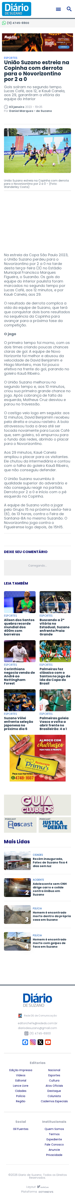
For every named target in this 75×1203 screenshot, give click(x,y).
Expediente (54, 1139)
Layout (31, 1187)
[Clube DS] (37, 805)
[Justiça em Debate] (55, 825)
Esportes (54, 1075)
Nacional (54, 1070)
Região (20, 1101)
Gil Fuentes (20, 1129)
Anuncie (54, 1150)
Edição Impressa (20, 1070)
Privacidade (54, 1155)
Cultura (54, 1081)
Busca (70, 9)
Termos (54, 1134)
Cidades (20, 1091)
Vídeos (20, 1075)
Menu (59, 9)
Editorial (20, 1081)
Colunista (54, 1096)
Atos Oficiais (54, 1086)
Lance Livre (20, 1086)
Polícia (20, 1096)
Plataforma (29, 1192)
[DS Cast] (20, 825)
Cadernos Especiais (54, 1101)
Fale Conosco (54, 1145)
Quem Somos (54, 1129)
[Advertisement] (38, 220)
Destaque (54, 1091)
